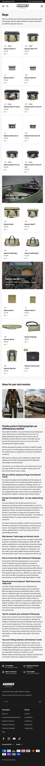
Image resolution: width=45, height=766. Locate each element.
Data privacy (29, 724)
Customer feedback (8, 728)
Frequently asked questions (11, 717)
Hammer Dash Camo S (11, 136)
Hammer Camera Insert (32, 366)
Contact (27, 714)
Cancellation (29, 717)
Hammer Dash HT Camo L (12, 107)
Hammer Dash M (30, 224)
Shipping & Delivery (8, 724)
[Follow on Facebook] (3, 738)
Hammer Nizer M (30, 310)
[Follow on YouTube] (14, 738)
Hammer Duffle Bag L (11, 253)
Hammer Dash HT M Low (11, 165)
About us (5, 714)
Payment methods (8, 721)
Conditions (28, 721)
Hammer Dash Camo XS (32, 136)
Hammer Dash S (9, 78)
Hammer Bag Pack (10, 368)
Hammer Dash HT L (10, 49)
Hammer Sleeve (9, 339)
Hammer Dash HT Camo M (33, 107)
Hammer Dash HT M (31, 49)
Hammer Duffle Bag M (32, 253)
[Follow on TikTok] (19, 738)
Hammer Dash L (9, 224)
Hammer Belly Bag (30, 337)
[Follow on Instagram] (8, 738)
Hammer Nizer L (9, 310)
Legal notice (29, 728)
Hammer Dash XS (30, 78)
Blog (3, 732)
